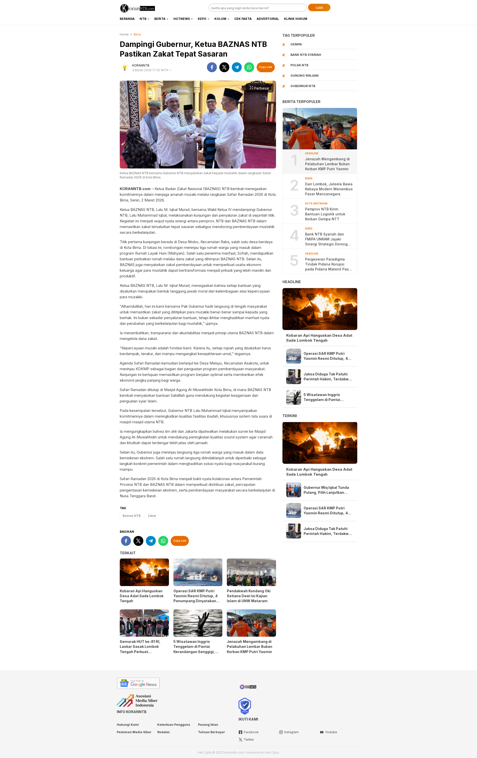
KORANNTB (140, 65)
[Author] (125, 67)
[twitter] (224, 67)
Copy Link (265, 67)
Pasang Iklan (208, 724)
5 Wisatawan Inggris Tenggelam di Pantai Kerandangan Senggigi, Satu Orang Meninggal (194, 649)
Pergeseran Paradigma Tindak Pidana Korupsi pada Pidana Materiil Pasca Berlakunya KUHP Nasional (329, 264)
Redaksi (163, 732)
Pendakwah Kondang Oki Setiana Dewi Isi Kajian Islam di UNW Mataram (249, 596)
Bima (137, 34)
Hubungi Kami (128, 724)
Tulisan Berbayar (211, 732)
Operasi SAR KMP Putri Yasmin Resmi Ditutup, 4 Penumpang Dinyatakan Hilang (195, 598)
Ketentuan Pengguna (173, 724)
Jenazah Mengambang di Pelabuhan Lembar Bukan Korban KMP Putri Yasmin (250, 646)
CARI (319, 8)
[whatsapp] (249, 67)
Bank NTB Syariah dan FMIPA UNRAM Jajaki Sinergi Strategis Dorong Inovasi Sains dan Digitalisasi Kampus (326, 239)
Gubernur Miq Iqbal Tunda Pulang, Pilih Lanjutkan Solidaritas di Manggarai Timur (326, 490)
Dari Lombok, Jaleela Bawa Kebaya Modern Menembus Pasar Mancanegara (329, 189)
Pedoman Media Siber (134, 732)
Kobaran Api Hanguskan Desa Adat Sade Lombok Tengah (141, 596)
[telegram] (237, 67)
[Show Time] (170, 70)
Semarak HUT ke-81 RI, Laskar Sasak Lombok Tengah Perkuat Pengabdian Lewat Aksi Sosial (140, 651)
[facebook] (212, 67)
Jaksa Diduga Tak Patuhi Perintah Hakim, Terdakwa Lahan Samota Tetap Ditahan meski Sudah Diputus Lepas (327, 377)
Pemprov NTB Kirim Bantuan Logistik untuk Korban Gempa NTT (325, 214)
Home (124, 34)
